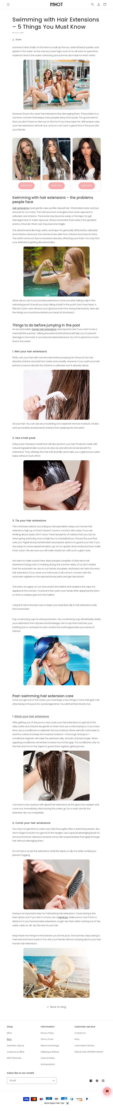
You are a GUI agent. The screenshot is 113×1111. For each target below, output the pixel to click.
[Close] (67, 1103)
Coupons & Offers (15, 1051)
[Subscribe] (53, 1080)
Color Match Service (84, 1045)
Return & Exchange (50, 1045)
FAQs (77, 1039)
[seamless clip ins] (56, 85)
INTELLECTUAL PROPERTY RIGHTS (89, 1051)
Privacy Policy (47, 1033)
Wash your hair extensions (31, 716)
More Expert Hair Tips (54, 1103)
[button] (93, 4)
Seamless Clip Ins (15, 1045)
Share (18, 39)
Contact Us (80, 1033)
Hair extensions (20, 208)
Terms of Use (47, 1039)
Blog (9, 1039)
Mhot (9, 1033)
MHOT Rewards (14, 1058)
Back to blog (58, 1007)
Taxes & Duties (48, 1058)
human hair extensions (44, 329)
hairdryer (63, 917)
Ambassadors (48, 1064)
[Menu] (8, 4)
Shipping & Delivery (50, 1051)
